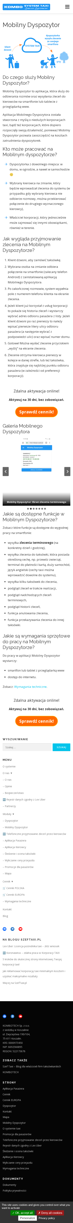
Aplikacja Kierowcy (15, 847)
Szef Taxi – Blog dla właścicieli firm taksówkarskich (32, 1066)
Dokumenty (9, 1185)
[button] (36, 471)
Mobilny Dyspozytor (16, 827)
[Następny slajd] (67, 471)
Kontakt (7, 909)
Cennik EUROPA (15, 894)
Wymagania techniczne (30, 687)
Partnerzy (10, 806)
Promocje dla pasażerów (19, 867)
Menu (67, 7)
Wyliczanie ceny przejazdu (20, 860)
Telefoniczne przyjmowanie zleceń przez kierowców (36, 834)
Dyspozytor (11, 820)
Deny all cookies (51, 1212)
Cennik (6, 881)
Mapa (8, 873)
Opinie (8, 786)
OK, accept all (24, 1212)
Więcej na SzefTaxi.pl (15, 983)
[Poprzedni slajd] (6, 471)
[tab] (28, 509)
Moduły (7, 814)
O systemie (9, 766)
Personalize (27, 1218)
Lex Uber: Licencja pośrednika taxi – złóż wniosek (31, 946)
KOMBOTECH (11, 1072)
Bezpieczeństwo (14, 793)
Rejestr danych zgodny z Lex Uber (25, 799)
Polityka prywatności (14, 1190)
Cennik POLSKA (15, 888)
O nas (6, 773)
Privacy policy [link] (47, 1218)
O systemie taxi (11, 1128)
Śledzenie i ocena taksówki (20, 853)
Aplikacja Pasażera (15, 840)
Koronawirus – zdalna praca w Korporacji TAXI (33, 953)
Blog (5, 916)
